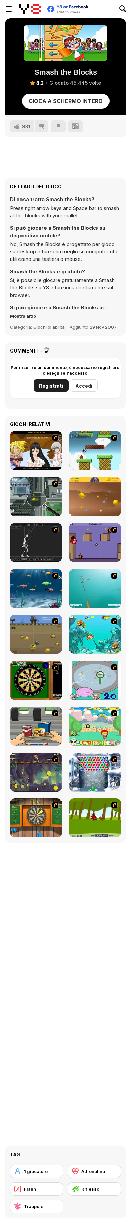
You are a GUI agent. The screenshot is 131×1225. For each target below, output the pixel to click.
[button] (23, 316)
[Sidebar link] (8, 9)
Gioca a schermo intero (66, 101)
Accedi (83, 386)
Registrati (51, 386)
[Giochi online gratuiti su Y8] (30, 9)
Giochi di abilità (49, 327)
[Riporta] (58, 126)
